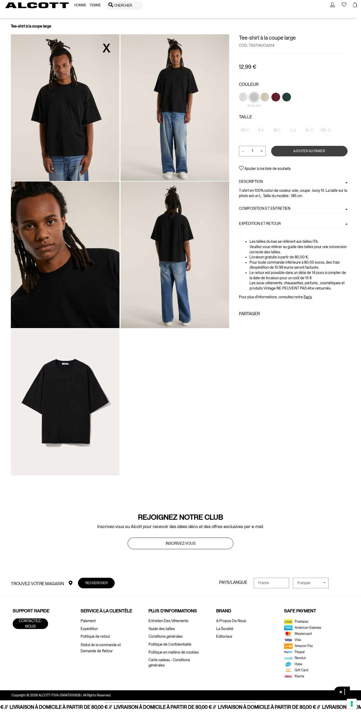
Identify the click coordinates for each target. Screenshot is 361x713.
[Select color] (276, 106)
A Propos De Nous (231, 621)
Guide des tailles (162, 629)
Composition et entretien (264, 208)
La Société (224, 629)
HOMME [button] (80, 5)
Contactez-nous (30, 623)
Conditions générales (166, 636)
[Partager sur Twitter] (249, 325)
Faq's (308, 297)
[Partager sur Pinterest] (258, 325)
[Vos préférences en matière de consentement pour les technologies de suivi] (352, 704)
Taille (245, 116)
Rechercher (96, 583)
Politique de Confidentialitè (170, 644)
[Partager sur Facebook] (242, 325)
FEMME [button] (95, 5)
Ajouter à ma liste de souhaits (267, 168)
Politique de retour (95, 636)
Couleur (248, 84)
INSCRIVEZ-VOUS (181, 543)
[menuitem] (80, 5)
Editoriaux (224, 636)
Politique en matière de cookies (174, 652)
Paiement (88, 621)
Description (251, 181)
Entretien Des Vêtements (168, 621)
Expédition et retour (260, 223)
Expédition (89, 629)
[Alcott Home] (37, 5)
